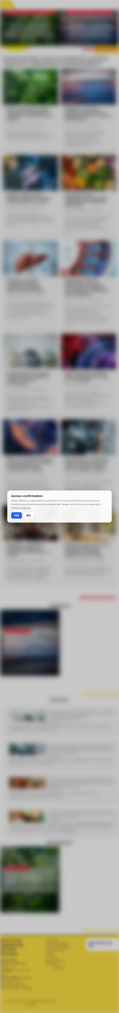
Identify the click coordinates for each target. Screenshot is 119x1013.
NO (28, 515)
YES (16, 515)
